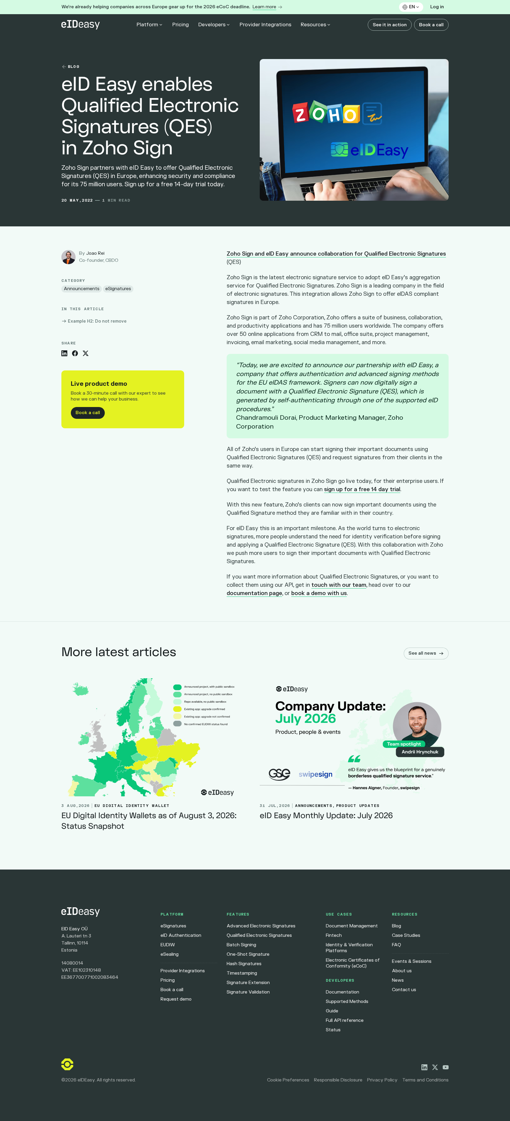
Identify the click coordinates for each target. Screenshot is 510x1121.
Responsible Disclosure (338, 1080)
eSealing (170, 954)
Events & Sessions (411, 961)
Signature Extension (248, 983)
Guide (332, 1011)
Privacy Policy (382, 1080)
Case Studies (406, 935)
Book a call (431, 25)
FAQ (396, 945)
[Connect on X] (435, 1067)
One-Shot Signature (248, 954)
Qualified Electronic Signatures (259, 935)
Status (333, 1030)
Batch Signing (241, 945)
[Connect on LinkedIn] (424, 1067)
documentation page (254, 593)
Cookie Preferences (288, 1080)
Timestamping (242, 973)
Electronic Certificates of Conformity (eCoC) (353, 963)
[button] (411, 7)
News (398, 980)
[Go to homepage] (106, 912)
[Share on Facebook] (75, 353)
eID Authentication (181, 935)
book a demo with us (319, 593)
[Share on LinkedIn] (64, 353)
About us (402, 971)
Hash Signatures (244, 964)
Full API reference (345, 1020)
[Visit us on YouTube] (446, 1067)
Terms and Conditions (425, 1080)
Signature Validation (248, 992)
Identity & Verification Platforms (349, 948)
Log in (437, 7)
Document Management (352, 926)
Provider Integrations (265, 25)
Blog (396, 926)
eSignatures (173, 926)
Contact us (404, 990)
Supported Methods (347, 1001)
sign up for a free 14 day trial (362, 489)
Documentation (342, 992)
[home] (80, 25)
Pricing (180, 25)
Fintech (334, 935)
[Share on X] (86, 353)
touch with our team (338, 585)
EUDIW (168, 945)
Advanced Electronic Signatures (261, 926)
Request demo (176, 999)
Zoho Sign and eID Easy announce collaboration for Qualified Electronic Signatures (336, 254)
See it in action (390, 25)
